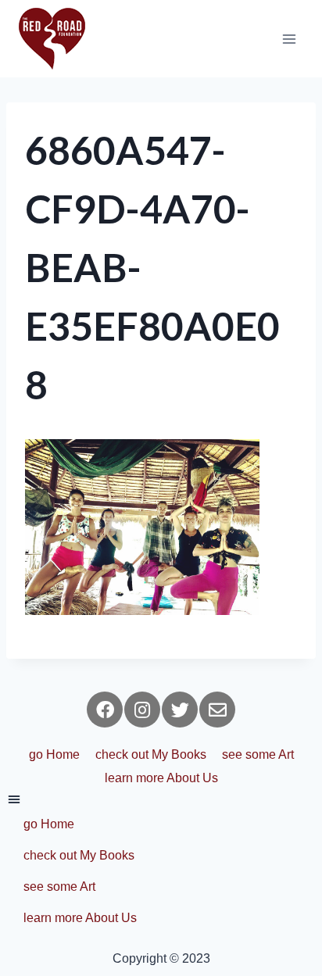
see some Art (258, 754)
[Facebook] (105, 710)
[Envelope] (217, 710)
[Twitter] (180, 710)
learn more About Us (161, 778)
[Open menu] (288, 39)
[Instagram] (142, 710)
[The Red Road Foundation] (52, 39)
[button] (161, 799)
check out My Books (150, 754)
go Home (54, 754)
